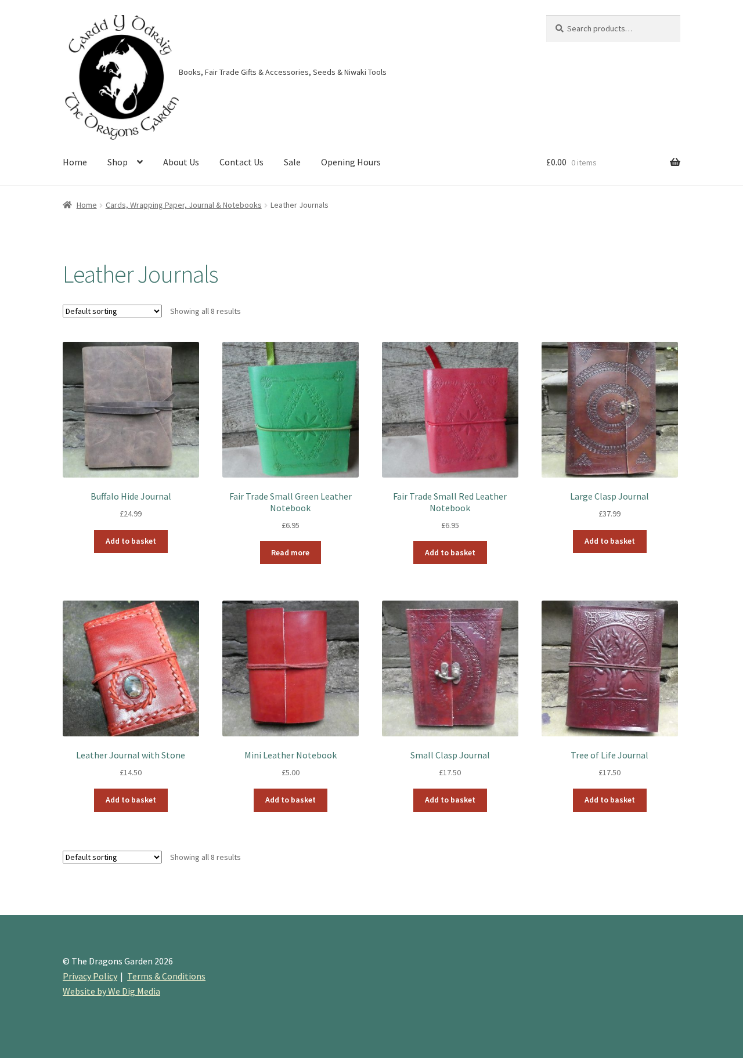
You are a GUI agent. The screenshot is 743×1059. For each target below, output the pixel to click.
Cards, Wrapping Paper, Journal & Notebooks (184, 205)
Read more (290, 552)
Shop (117, 162)
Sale (292, 162)
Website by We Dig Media (111, 991)
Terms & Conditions (166, 976)
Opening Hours (351, 162)
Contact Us (241, 162)
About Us (181, 162)
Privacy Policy (90, 976)
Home (75, 162)
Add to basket (131, 541)
